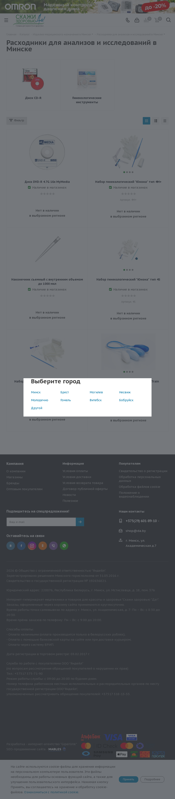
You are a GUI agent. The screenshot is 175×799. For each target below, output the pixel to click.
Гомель (65, 400)
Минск (36, 392)
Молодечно (39, 400)
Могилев (96, 392)
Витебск (96, 400)
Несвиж (125, 392)
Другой (36, 408)
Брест (64, 392)
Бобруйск (126, 400)
